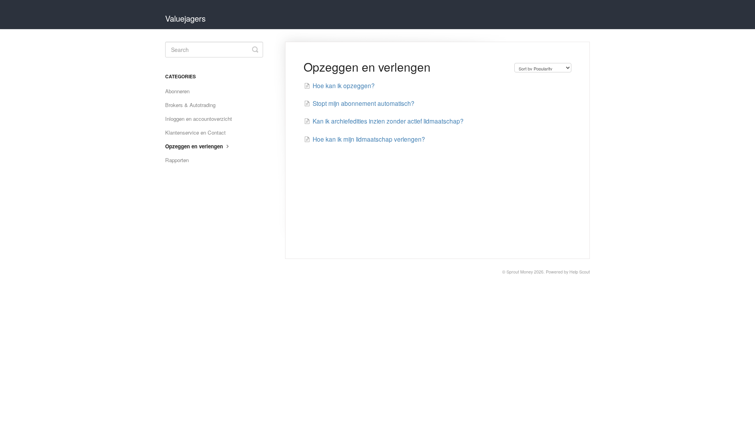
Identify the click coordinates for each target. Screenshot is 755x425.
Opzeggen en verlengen (195, 146)
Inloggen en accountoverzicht (198, 118)
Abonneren (177, 91)
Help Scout (579, 272)
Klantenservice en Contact (195, 132)
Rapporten (177, 160)
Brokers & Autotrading (190, 105)
